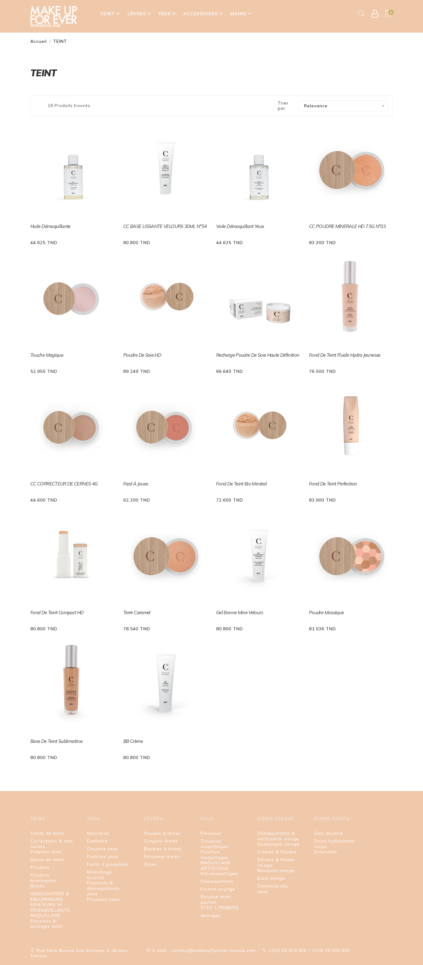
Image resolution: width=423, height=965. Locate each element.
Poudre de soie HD (142, 355)
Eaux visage (271, 878)
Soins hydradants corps (334, 843)
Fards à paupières (108, 864)
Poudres (40, 867)
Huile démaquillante (50, 226)
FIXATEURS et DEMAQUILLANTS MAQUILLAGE (50, 910)
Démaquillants (217, 881)
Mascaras (98, 833)
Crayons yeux (102, 848)
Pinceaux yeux (103, 899)
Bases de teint (47, 859)
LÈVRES (137, 13)
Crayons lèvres (161, 841)
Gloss (150, 864)
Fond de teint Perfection (333, 484)
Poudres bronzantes (43, 877)
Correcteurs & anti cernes (51, 843)
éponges (210, 915)
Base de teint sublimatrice (56, 741)
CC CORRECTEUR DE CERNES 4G (64, 484)
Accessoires (200, 13)
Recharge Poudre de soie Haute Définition (257, 355)
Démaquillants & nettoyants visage (278, 836)
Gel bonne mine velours (239, 612)
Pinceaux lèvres (162, 856)
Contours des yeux (272, 888)
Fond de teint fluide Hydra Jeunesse (345, 355)
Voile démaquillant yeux (240, 226)
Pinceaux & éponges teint (46, 923)
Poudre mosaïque (326, 612)
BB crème (133, 741)
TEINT (107, 13)
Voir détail (46, 241)
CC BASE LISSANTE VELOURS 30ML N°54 (165, 226)
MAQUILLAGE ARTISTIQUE (216, 865)
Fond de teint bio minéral (241, 484)
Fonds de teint (47, 833)
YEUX (165, 13)
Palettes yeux (102, 856)
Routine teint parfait (215, 899)
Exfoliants (325, 852)
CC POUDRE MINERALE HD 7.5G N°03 (347, 226)
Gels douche (328, 833)
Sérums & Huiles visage (275, 862)
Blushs (37, 886)
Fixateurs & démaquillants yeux (103, 888)
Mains (238, 13)
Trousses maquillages (215, 843)
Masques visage (275, 870)
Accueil (38, 41)
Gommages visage (278, 844)
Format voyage (218, 889)
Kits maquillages (219, 873)
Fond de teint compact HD (57, 612)
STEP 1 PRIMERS (220, 907)
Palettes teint (46, 852)
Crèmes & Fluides (277, 852)
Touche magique (46, 355)
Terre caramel (136, 612)
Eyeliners (97, 841)
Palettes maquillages (215, 854)
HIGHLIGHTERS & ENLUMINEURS (49, 896)
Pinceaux (211, 833)
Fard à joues (135, 484)
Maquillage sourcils (99, 874)
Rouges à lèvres (162, 833)
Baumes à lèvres (163, 848)
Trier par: (283, 106)
